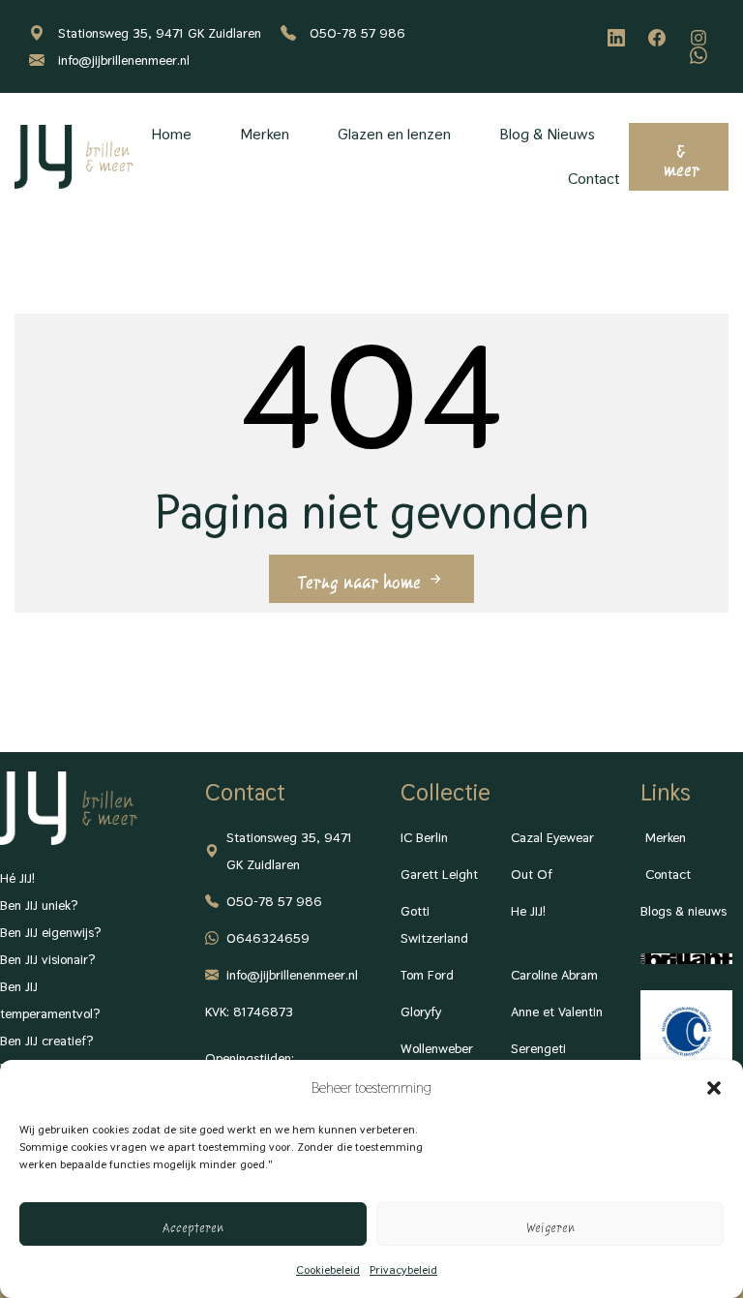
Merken (264, 134)
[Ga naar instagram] (701, 37)
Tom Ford (427, 974)
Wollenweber (437, 1048)
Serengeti (538, 1048)
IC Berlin (424, 837)
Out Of (531, 874)
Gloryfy (421, 1011)
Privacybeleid (403, 1270)
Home (171, 134)
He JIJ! (528, 911)
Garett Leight (439, 874)
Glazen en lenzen (394, 134)
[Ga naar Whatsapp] (701, 55)
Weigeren (550, 1224)
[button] (714, 1088)
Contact (593, 178)
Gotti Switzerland (434, 924)
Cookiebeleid (328, 1270)
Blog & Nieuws (547, 134)
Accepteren (193, 1224)
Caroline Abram (554, 974)
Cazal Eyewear (552, 837)
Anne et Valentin (557, 1011)
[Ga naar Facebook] (659, 37)
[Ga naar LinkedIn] (619, 37)
